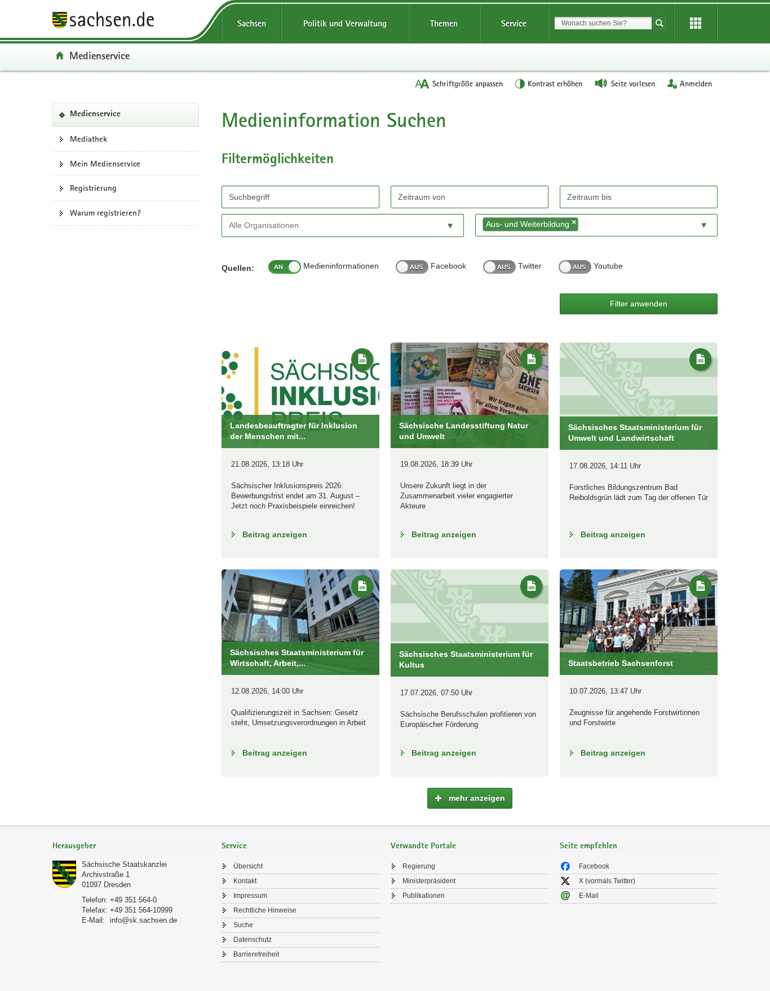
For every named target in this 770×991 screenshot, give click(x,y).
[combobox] (603, 23)
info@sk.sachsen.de (143, 920)
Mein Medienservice (105, 164)
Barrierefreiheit (256, 954)
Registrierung (93, 188)
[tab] (131, 847)
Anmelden (696, 83)
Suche (243, 925)
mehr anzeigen (475, 798)
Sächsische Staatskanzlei (124, 864)
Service (513, 23)
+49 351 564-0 (133, 900)
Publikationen (423, 896)
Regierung (418, 866)
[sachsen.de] (131, 22)
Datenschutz (252, 940)
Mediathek (88, 139)
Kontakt (244, 881)
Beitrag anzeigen (274, 534)
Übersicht (248, 866)
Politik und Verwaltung (345, 23)
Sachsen (251, 23)
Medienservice (99, 55)
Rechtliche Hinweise (265, 910)
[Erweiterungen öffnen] (696, 23)
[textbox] (280, 225)
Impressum (250, 896)
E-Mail (589, 896)
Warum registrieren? (105, 213)
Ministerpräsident (428, 881)
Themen (444, 23)
